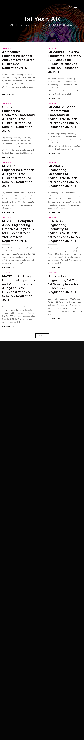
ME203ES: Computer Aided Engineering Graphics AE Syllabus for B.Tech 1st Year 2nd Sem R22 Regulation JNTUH (18, 231)
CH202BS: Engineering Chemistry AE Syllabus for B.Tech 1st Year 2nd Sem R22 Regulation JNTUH (64, 231)
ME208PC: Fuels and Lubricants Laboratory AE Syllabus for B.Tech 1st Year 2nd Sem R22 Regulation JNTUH (65, 62)
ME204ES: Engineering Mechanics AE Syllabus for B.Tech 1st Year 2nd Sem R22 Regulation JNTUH (64, 176)
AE (55, 19)
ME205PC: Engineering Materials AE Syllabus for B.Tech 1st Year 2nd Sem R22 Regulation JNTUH (18, 176)
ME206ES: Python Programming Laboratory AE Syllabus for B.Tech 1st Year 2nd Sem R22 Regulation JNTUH (64, 117)
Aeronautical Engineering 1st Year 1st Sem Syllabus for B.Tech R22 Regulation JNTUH (63, 284)
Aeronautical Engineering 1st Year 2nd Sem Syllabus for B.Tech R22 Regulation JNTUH (18, 60)
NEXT (42, 336)
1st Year (36, 19)
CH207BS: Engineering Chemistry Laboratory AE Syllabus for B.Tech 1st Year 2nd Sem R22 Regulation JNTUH (18, 119)
